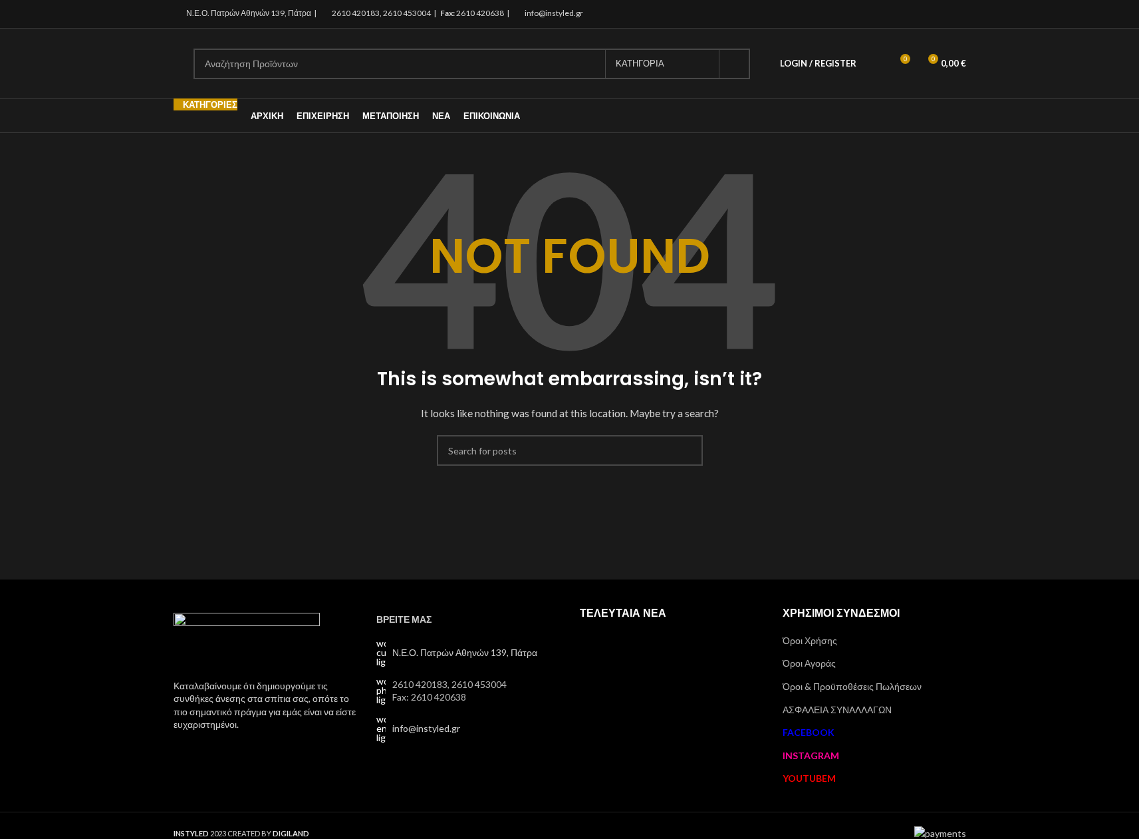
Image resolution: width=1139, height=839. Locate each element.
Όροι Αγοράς (809, 663)
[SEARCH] (734, 64)
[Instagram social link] (940, 14)
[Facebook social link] (924, 14)
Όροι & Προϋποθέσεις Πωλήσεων (852, 686)
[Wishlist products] (875, 64)
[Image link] (247, 637)
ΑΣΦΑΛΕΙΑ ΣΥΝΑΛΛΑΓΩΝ (837, 709)
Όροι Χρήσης (810, 640)
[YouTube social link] (957, 14)
